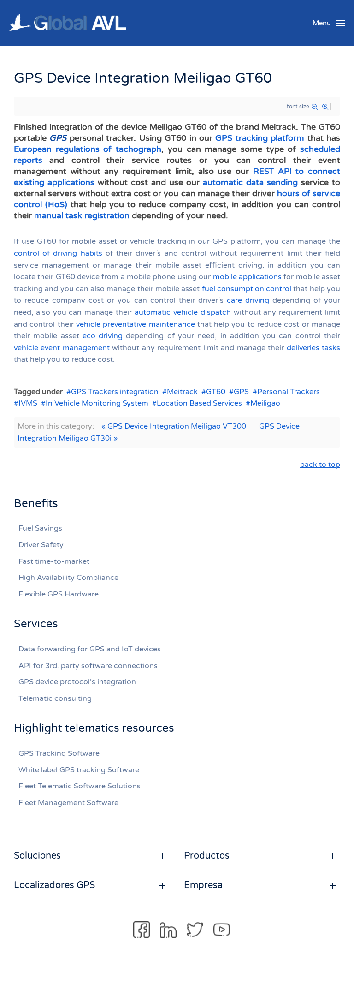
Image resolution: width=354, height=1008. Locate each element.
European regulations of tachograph (87, 149)
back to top (320, 464)
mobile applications (247, 276)
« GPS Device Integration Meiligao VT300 (173, 426)
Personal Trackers (288, 391)
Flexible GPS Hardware (58, 594)
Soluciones (37, 855)
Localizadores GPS (54, 885)
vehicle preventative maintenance (135, 324)
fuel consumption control (247, 288)
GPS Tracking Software (59, 753)
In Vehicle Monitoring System (97, 403)
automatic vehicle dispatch (183, 312)
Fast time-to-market (53, 561)
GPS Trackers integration (115, 391)
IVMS (27, 403)
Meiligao (265, 403)
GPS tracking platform (259, 138)
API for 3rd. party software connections (88, 665)
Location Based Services (199, 403)
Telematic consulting (55, 698)
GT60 (215, 391)
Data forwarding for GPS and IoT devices (89, 649)
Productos (207, 855)
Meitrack (182, 391)
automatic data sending (250, 182)
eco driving (103, 335)
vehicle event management (62, 347)
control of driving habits (58, 253)
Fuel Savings (40, 528)
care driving (248, 300)
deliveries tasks (313, 347)
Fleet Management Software (68, 802)
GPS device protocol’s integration (77, 681)
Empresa (203, 885)
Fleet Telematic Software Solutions (79, 786)
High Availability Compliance (68, 577)
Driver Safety (41, 544)
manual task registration (82, 215)
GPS (241, 391)
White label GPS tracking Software (78, 770)
